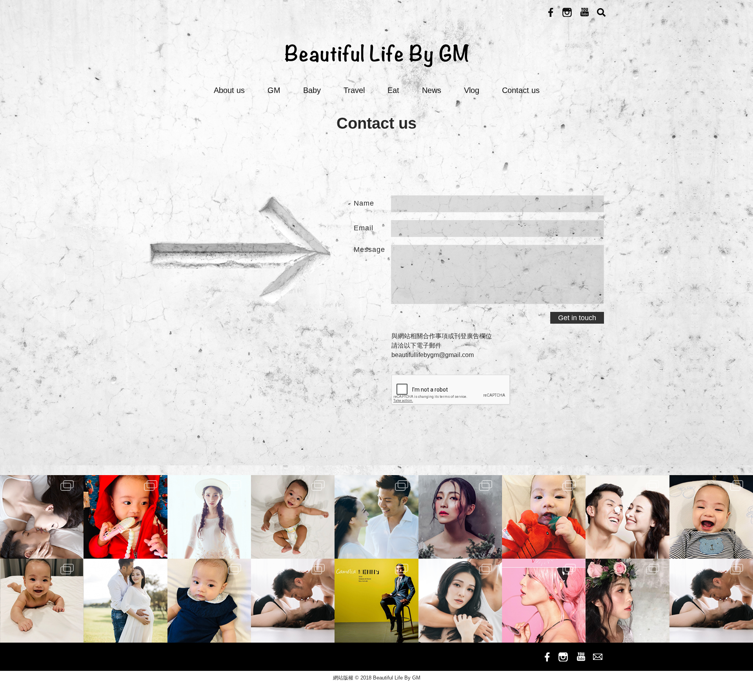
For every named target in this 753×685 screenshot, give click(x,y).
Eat (393, 90)
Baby (312, 90)
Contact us (521, 90)
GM (273, 90)
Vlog (471, 90)
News (431, 90)
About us (229, 90)
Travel (354, 90)
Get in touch (577, 318)
